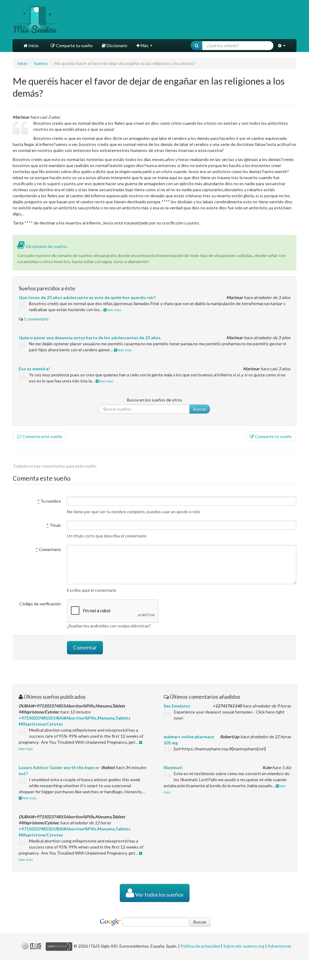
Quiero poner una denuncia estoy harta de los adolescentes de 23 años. (90, 337)
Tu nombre (49, 501)
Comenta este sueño (41, 436)
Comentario (48, 549)
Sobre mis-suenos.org (243, 946)
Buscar (199, 408)
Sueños (41, 63)
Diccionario (116, 45)
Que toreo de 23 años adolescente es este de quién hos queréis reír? (87, 297)
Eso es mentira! (34, 368)
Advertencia (279, 946)
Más (144, 45)
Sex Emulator (177, 705)
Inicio (33, 45)
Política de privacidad (200, 946)
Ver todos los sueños (158, 894)
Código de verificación (40, 603)
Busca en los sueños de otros (154, 399)
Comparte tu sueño (74, 45)
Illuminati (173, 767)
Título (53, 525)
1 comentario (36, 318)
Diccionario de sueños (46, 246)
